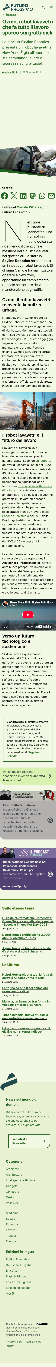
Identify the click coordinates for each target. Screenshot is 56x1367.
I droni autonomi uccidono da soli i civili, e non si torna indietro (26, 1030)
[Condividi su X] (14, 196)
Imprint (10, 1345)
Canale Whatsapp (31, 207)
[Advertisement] (28, 114)
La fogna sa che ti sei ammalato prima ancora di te (25, 989)
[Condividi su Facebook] (4, 196)
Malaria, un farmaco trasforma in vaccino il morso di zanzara (26, 1003)
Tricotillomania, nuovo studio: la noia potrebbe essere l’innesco (25, 1016)
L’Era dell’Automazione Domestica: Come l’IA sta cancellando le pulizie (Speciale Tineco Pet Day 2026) (27, 921)
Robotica (11, 14)
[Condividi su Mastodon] (32, 196)
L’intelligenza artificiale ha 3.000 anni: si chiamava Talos (26, 936)
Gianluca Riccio (10, 72)
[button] (43, 7)
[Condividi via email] (51, 196)
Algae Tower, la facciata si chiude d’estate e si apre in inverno (26, 949)
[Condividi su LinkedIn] (23, 196)
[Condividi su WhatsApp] (42, 196)
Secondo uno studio (15, 516)
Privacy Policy (14, 1341)
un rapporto (43, 460)
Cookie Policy (33, 1341)
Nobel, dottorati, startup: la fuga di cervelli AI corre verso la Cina (27, 976)
